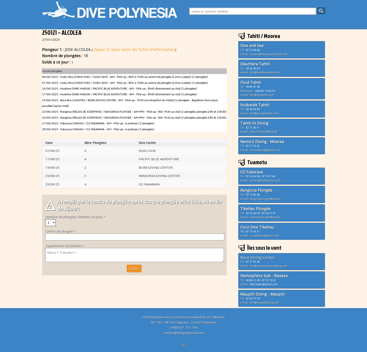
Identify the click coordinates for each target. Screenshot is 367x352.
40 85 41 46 (253, 86)
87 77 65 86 (252, 194)
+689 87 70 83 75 (265, 91)
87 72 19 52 (269, 280)
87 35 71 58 (253, 298)
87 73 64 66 (253, 50)
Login (183, 344)
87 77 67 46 (253, 262)
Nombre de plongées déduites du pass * (75, 216)
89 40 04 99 (253, 109)
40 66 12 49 (253, 280)
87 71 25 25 (253, 146)
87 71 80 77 (253, 127)
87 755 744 (268, 176)
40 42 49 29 (253, 68)
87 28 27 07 (269, 213)
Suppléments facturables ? (64, 245)
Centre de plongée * (60, 231)
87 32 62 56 (253, 213)
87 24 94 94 (253, 176)
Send (134, 268)
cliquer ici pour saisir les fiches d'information (134, 49)
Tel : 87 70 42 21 (250, 231)
